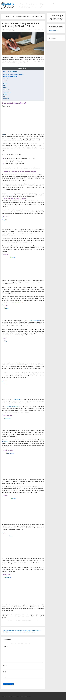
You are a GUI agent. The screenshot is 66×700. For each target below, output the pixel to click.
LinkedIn (5, 83)
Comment (5, 646)
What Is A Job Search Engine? (10, 71)
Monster (5, 94)
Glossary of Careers (30, 3)
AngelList (5, 78)
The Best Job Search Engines (10, 76)
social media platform (35, 320)
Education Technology (24, 7)
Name (4, 665)
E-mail (4, 671)
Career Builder (6, 89)
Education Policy (52, 3)
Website (5, 677)
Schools (42, 3)
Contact (41, 7)
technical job (18, 363)
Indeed (5, 87)
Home (21, 3)
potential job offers (19, 302)
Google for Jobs (7, 92)
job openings (17, 399)
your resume (10, 194)
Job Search (40, 29)
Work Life (34, 7)
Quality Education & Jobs (7, 8)
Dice (4, 96)
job (4, 134)
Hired (4, 85)
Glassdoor (5, 81)
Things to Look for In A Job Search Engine (13, 74)
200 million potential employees (12, 406)
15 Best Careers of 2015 (53, 30)
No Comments (12, 30)
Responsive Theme (27, 695)
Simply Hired (6, 98)
